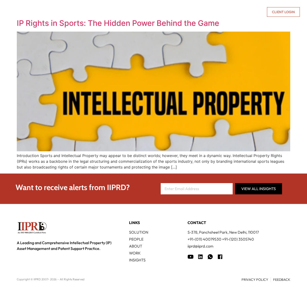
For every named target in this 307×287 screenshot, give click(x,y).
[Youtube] (191, 257)
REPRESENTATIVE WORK (163, 12)
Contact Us (251, 12)
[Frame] (210, 257)
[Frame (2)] (220, 257)
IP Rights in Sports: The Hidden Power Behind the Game (118, 23)
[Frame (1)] (200, 257)
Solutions (91, 12)
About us (222, 12)
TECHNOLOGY (122, 12)
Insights (201, 12)
